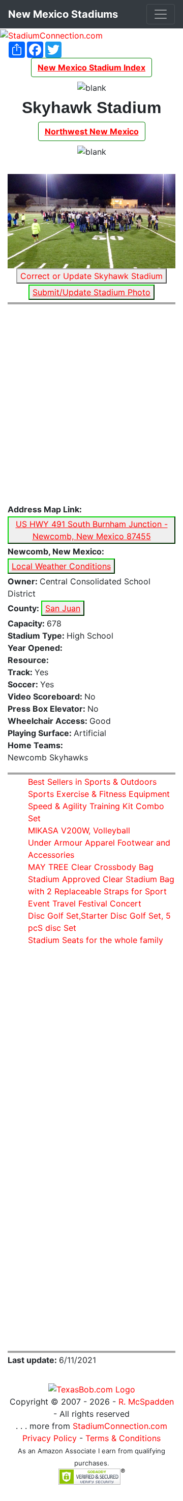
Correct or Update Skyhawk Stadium (91, 276)
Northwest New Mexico (92, 131)
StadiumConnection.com (120, 1426)
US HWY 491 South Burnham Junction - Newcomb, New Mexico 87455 (92, 530)
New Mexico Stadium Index (91, 67)
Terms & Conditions (123, 1438)
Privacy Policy (49, 1438)
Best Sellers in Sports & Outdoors (92, 782)
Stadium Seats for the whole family (95, 940)
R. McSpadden (146, 1402)
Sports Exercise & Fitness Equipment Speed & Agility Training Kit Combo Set (99, 806)
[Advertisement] (91, 404)
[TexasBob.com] (91, 1388)
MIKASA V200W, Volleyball (79, 830)
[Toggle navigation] (160, 14)
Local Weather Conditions (61, 566)
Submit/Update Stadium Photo (91, 292)
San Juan (62, 608)
